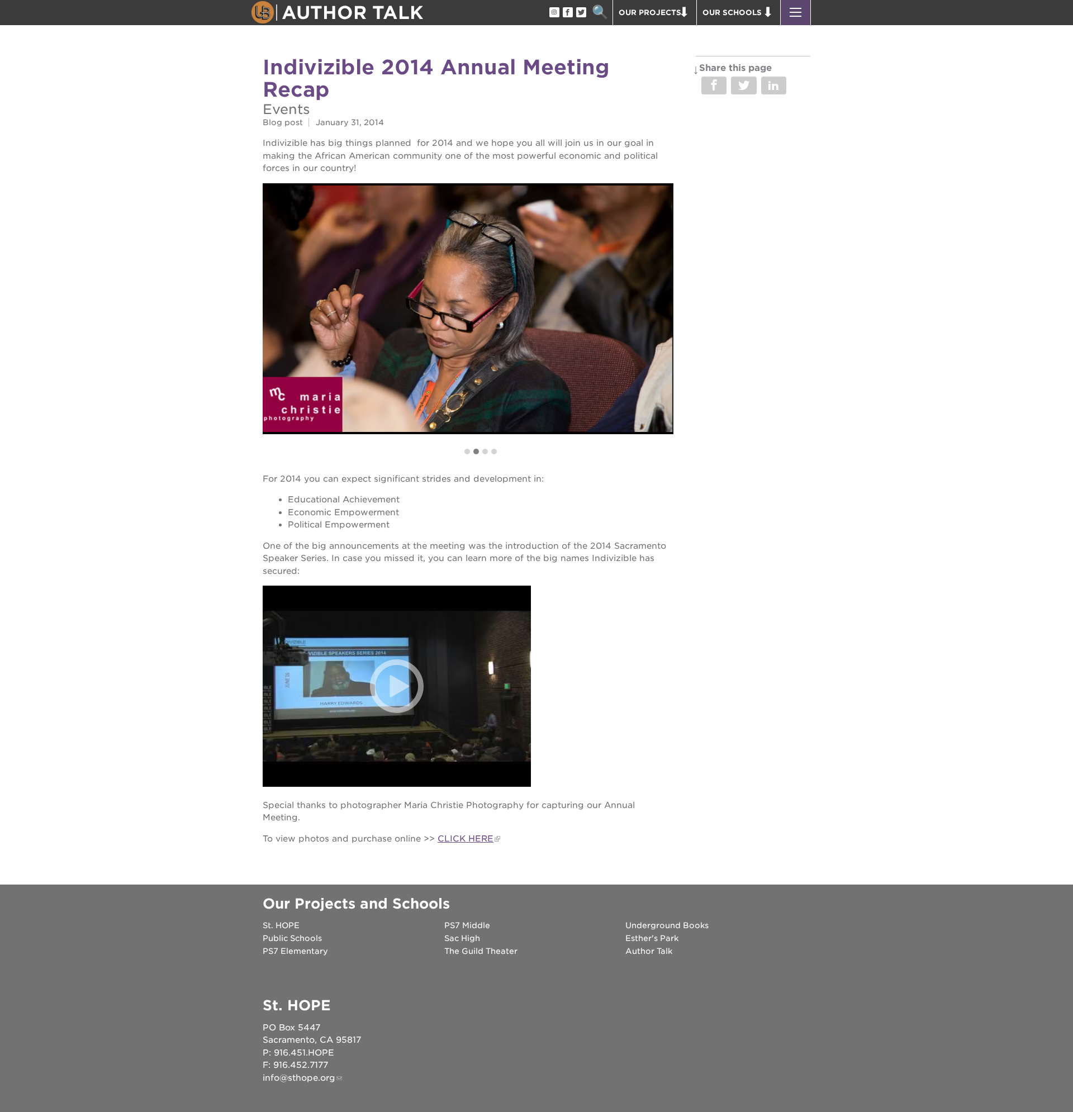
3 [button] (485, 451)
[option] (468, 308)
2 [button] (476, 451)
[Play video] (397, 686)
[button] (795, 12)
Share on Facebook (714, 85)
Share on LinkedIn (773, 85)
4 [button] (494, 451)
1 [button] (467, 451)
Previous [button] (272, 319)
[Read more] (468, 308)
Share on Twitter (743, 85)
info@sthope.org (299, 1078)
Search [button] (600, 12)
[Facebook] (567, 13)
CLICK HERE (465, 839)
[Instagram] (553, 13)
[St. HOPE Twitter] (580, 13)
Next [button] (664, 319)
